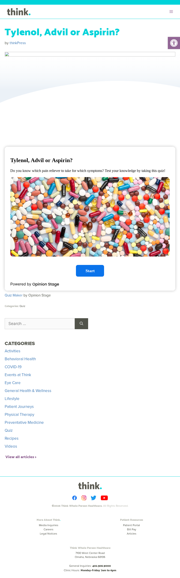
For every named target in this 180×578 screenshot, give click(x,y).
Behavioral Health (20, 359)
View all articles (19, 456)
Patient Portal (131, 525)
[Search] (81, 323)
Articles (131, 534)
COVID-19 (13, 367)
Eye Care (13, 383)
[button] (174, 43)
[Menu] (172, 12)
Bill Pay (131, 529)
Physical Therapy (19, 414)
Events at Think (18, 375)
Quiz (22, 306)
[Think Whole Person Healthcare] (18, 12)
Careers (48, 529)
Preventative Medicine (24, 422)
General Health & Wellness (28, 391)
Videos (11, 446)
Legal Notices (48, 534)
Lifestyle (12, 399)
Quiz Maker (13, 295)
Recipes (12, 438)
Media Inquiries (48, 525)
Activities (12, 351)
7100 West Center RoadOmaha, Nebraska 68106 (90, 555)
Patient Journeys (19, 407)
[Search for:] (40, 323)
